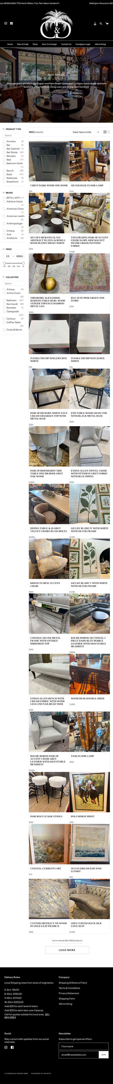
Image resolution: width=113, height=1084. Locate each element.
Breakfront (12, 181)
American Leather (16, 216)
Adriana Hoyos (15, 201)
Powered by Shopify (41, 1073)
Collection (12, 277)
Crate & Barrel (14, 329)
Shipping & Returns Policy (73, 982)
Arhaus (11, 230)
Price (9, 249)
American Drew (15, 208)
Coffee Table (13, 322)
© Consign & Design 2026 (16, 1073)
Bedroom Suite (15, 163)
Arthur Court (13, 293)
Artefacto (12, 238)
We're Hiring (65, 1003)
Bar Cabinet (13, 148)
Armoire (11, 141)
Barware (11, 155)
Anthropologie (15, 223)
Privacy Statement (69, 993)
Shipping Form (67, 998)
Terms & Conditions (69, 988)
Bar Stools (12, 152)
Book (9, 174)
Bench (10, 170)
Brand (9, 193)
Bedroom (12, 300)
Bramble (11, 307)
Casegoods (13, 311)
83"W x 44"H (13, 197)
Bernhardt (12, 304)
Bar (8, 144)
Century (11, 318)
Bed (9, 159)
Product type (13, 129)
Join (103, 1055)
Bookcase (12, 177)
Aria (9, 234)
